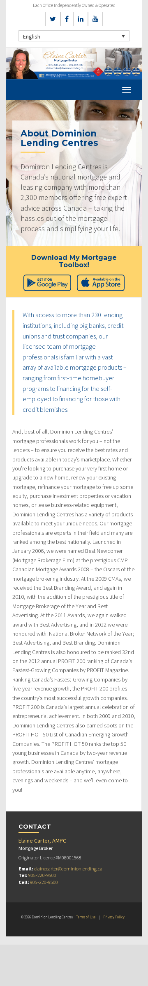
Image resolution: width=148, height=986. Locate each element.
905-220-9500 (42, 875)
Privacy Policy (114, 917)
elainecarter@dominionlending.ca (68, 869)
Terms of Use (85, 917)
